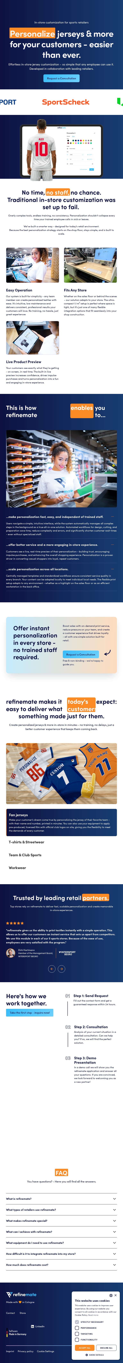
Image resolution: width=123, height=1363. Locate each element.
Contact (10, 1312)
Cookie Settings (45, 1351)
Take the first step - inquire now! (30, 1012)
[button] (61, 516)
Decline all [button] (106, 1347)
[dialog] (96, 1325)
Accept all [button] (84, 1347)
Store (23, 1312)
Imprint (10, 1351)
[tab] (61, 822)
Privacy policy (25, 1351)
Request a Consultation (61, 78)
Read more (93, 1315)
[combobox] (111, 1295)
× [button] (115, 1295)
